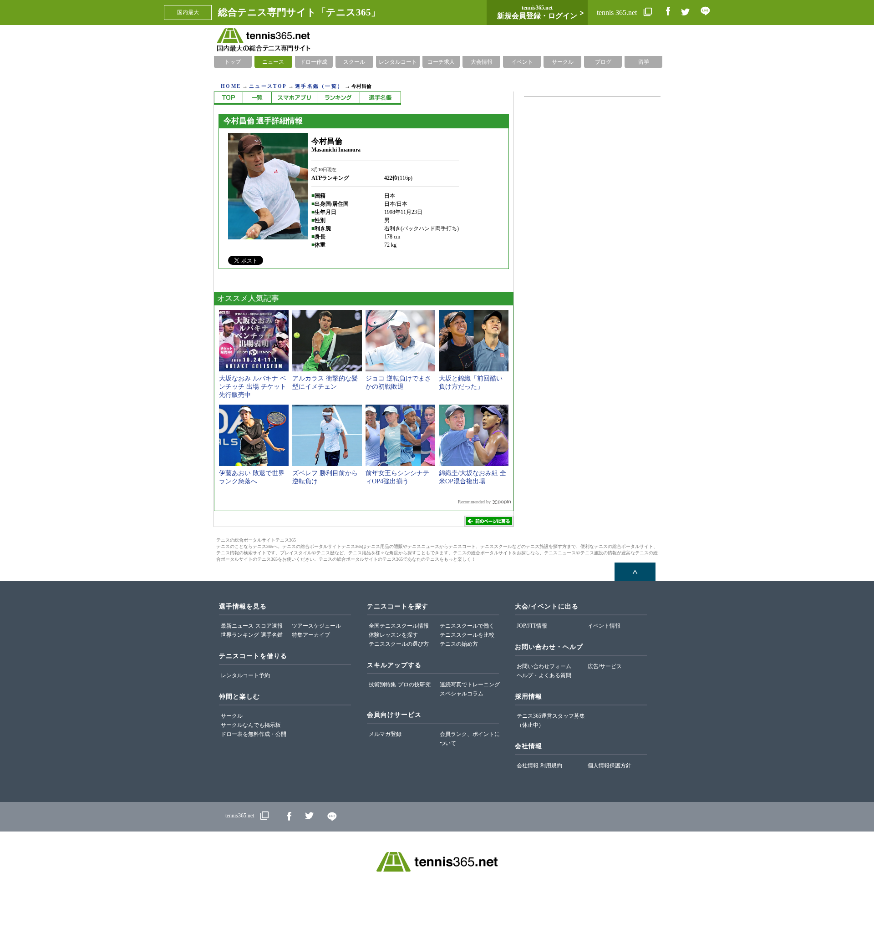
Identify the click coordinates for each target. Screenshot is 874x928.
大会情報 (482, 62)
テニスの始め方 (459, 644)
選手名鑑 (272, 635)
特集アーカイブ (311, 635)
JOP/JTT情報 (532, 626)
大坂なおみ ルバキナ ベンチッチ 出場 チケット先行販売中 (252, 386)
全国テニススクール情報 (399, 626)
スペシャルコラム (461, 693)
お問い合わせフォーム (544, 666)
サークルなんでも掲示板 (251, 725)
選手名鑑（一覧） (319, 86)
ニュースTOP (268, 86)
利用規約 (551, 765)
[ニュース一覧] (257, 98)
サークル (563, 62)
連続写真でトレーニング (470, 684)
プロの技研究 (414, 684)
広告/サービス (605, 666)
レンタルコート (398, 62)
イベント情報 (604, 626)
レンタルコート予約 (245, 675)
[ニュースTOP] (228, 98)
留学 (643, 62)
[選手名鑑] (380, 98)
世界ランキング (240, 635)
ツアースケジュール (316, 626)
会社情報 (528, 765)
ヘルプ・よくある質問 (544, 675)
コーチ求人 (441, 62)
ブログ (603, 62)
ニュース (273, 62)
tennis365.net (239, 815)
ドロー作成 (313, 62)
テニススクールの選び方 (399, 644)
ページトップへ (635, 572)
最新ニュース (237, 626)
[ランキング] (338, 98)
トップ (232, 62)
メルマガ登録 (385, 734)
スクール (354, 62)
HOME (231, 86)
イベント (522, 62)
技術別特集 (382, 684)
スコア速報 (269, 626)
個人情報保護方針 (609, 765)
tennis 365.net (618, 12)
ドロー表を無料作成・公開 (253, 734)
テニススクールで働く (467, 626)
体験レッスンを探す (393, 635)
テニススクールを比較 (467, 635)
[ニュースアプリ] (294, 98)
